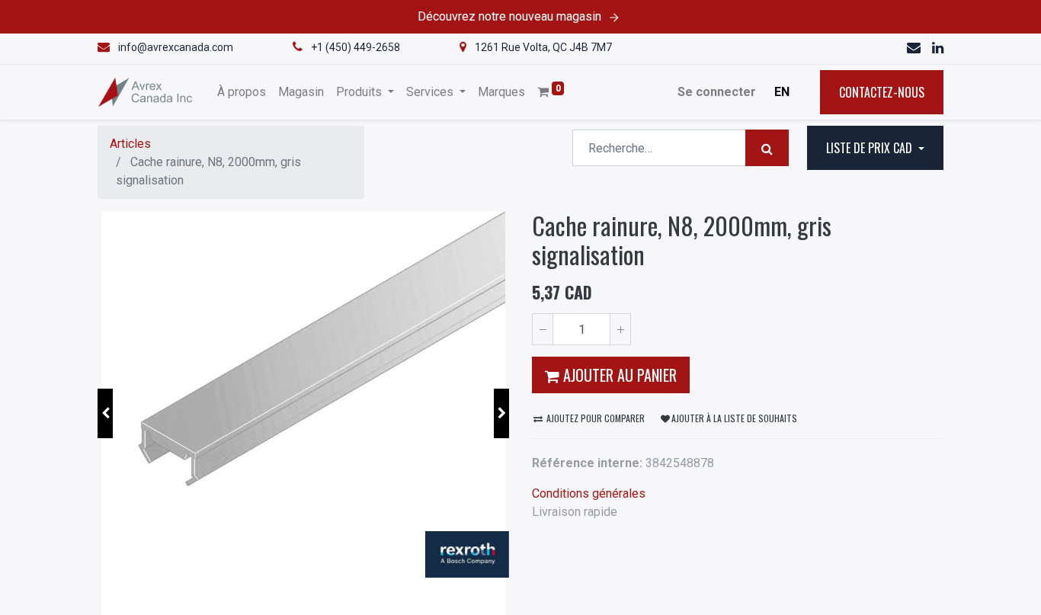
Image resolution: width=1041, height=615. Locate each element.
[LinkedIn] (937, 49)
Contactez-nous (881, 92)
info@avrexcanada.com (175, 47)
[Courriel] (915, 49)
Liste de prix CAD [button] (870, 148)
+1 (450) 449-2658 (355, 47)
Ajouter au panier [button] (618, 375)
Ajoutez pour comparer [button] (594, 418)
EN (782, 92)
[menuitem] (241, 92)
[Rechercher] (767, 148)
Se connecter (716, 92)
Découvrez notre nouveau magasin (509, 16)
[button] (105, 413)
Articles (130, 143)
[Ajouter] (620, 329)
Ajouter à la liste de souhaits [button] (734, 418)
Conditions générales (588, 493)
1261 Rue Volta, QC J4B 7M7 (543, 47)
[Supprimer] (543, 329)
